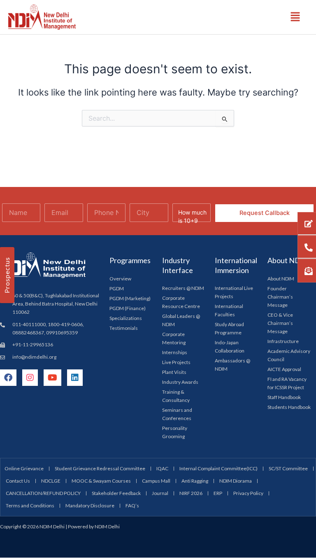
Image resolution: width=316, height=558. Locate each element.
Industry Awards (180, 382)
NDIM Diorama (235, 481)
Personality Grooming (174, 432)
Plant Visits (174, 372)
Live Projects (176, 362)
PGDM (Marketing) (130, 298)
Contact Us (18, 481)
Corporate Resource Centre (181, 302)
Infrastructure (283, 341)
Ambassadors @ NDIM (232, 364)
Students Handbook (289, 407)
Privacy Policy (248, 493)
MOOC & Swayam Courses (101, 481)
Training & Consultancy (176, 396)
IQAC (162, 468)
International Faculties (229, 310)
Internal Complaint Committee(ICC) (218, 468)
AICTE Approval (284, 369)
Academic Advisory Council (288, 355)
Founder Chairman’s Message (280, 296)
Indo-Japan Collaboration (229, 346)
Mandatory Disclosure (89, 505)
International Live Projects (234, 292)
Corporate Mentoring (174, 338)
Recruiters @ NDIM (183, 288)
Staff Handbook (284, 397)
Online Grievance (24, 468)
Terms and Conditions (30, 505)
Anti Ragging (194, 481)
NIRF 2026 (190, 493)
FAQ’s (132, 505)
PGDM (116, 288)
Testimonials (123, 328)
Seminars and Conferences (177, 414)
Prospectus (7, 275)
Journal (160, 493)
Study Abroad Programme (229, 328)
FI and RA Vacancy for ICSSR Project (287, 383)
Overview (120, 278)
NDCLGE (50, 481)
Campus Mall (156, 481)
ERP (218, 493)
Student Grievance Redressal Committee (100, 468)
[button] (295, 17)
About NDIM (280, 278)
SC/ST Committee (288, 468)
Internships (174, 352)
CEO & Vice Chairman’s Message (280, 323)
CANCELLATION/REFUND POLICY (43, 493)
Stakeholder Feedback (116, 493)
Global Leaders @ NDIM (181, 320)
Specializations (125, 318)
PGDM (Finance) (127, 308)
